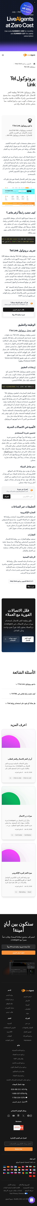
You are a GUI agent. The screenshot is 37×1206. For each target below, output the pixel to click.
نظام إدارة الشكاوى (18, 1071)
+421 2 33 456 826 (18, 1089)
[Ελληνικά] (15, 1167)
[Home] (34, 64)
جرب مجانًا (31, 586)
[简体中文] (30, 1176)
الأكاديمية (9, 1032)
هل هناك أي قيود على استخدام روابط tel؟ (21, 703)
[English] (12, 1167)
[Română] (23, 1173)
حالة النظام (9, 1003)
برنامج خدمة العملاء (18, 1054)
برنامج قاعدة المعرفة (18, 1050)
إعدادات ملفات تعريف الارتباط (13, 1190)
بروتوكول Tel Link (29, 67)
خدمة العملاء (8, 452)
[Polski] (30, 1173)
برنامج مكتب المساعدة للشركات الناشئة (18, 1080)
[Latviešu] (8, 1170)
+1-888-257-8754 (19, 1093)
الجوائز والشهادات (27, 1027)
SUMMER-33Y (19, 33)
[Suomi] (34, 1170)
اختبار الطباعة (9, 1040)
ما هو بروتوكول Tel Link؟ (26, 684)
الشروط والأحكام (24, 1185)
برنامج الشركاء (27, 1036)
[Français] (30, 1170)
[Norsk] (34, 1173)
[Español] (8, 1167)
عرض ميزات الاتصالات (13, 639)
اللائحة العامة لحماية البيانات (11, 1187)
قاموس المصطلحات (9, 1027)
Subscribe (18, 1149)
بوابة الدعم (9, 995)
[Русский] (19, 1173)
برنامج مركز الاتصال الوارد (18, 1067)
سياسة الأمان (12, 1185)
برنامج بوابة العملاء (18, 1075)
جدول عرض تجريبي (18, 952)
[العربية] (34, 1167)
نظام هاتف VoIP (18, 1059)
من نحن (27, 1023)
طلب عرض (9, 1012)
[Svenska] (8, 1173)
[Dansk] (23, 1167)
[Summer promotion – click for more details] (18, 25)
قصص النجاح (27, 1032)
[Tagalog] (4, 1173)
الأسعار (27, 1000)
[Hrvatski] (26, 1170)
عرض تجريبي (28, 996)
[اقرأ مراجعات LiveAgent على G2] (18, 1127)
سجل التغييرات (9, 1008)
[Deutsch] (19, 1167)
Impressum (27, 1040)
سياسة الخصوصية (28, 1187)
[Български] (30, 1167)
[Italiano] (19, 1170)
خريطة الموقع (29, 1190)
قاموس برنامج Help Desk (23, 64)
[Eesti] (4, 1167)
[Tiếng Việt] (34, 1176)
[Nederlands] (4, 1170)
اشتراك (6, 496)
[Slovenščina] (12, 1173)
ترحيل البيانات (9, 999)
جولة (27, 1013)
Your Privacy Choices (16, 1193)
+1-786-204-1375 (19, 1098)
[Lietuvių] (12, 1170)
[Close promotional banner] (34, 2)
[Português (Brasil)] (26, 1173)
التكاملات (27, 1009)
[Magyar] (23, 1170)
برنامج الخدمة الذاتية (18, 1063)
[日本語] (15, 1170)
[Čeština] (26, 1167)
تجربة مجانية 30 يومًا (18, 315)
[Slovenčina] (15, 1173)
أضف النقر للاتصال (28, 639)
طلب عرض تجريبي (18, 309)
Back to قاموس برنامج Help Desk (21, 581)
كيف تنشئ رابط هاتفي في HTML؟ (23, 694)
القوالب (9, 1036)
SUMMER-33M (18, 31)
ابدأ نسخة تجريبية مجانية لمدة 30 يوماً (18, 947)
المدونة (9, 1023)
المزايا (27, 1005)
